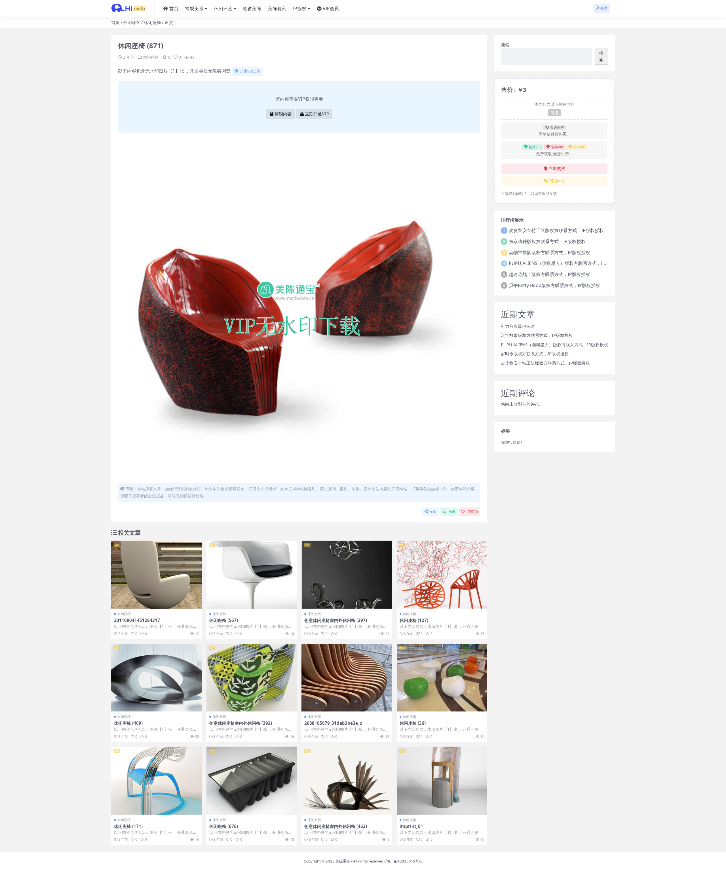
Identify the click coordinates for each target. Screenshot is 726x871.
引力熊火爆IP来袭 (518, 326)
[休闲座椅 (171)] (156, 781)
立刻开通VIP (317, 114)
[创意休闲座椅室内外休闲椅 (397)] (346, 575)
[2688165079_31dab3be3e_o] (346, 678)
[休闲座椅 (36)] (442, 678)
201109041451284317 (137, 620)
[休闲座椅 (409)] (156, 678)
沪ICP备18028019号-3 (403, 861)
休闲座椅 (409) (128, 723)
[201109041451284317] (156, 575)
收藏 (451, 511)
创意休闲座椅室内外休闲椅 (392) (240, 723)
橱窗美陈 (252, 8)
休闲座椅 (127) (414, 620)
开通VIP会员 (250, 71)
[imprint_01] (442, 781)
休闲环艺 (223, 8)
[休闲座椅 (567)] (251, 575)
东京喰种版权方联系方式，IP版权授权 (547, 241)
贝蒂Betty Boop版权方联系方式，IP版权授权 (554, 285)
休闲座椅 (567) (223, 620)
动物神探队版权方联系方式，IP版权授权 (549, 252)
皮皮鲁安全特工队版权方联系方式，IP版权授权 (556, 230)
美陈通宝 (342, 861)
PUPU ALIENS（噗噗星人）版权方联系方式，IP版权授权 (566, 263)
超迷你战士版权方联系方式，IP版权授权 (549, 274)
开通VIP (557, 181)
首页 (173, 8)
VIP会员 (331, 8)
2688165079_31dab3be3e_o (333, 723)
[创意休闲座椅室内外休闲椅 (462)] (346, 781)
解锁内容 (283, 114)
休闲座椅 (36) (413, 723)
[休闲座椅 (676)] (251, 781)
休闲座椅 (152, 22)
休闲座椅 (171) (128, 826)
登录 (604, 8)
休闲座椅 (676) (223, 826)
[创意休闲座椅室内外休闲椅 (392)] (251, 678)
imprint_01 (411, 826)
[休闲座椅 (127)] (442, 575)
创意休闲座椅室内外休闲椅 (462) (335, 826)
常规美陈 (194, 8)
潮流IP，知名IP (511, 442)
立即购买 (556, 168)
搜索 (505, 45)
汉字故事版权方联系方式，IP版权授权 (537, 335)
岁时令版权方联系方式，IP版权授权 (535, 353)
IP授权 (299, 8)
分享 (432, 511)
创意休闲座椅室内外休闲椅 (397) (335, 620)
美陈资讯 (277, 8)
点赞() (472, 511)
